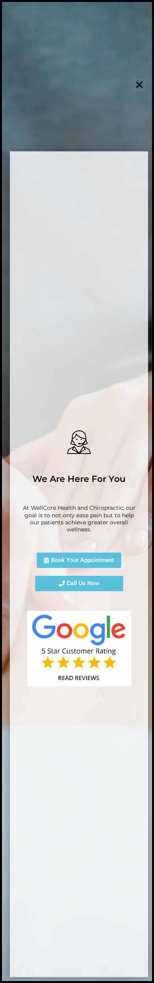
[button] (139, 85)
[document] (77, 491)
